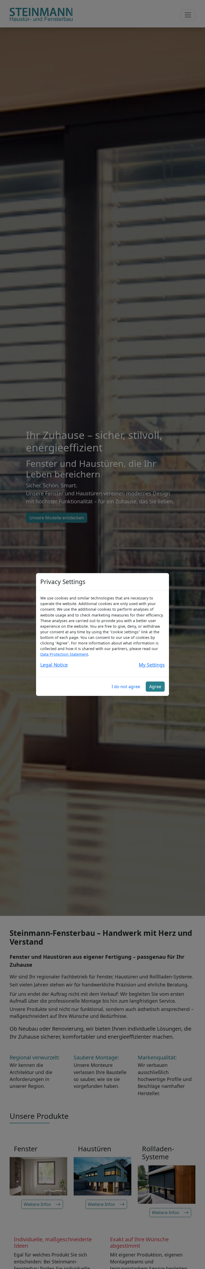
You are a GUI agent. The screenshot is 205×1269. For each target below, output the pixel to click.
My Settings (152, 665)
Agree (155, 686)
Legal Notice (54, 665)
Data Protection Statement (64, 654)
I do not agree (126, 686)
